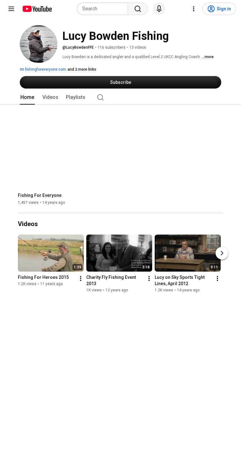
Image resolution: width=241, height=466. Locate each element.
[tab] (27, 97)
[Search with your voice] (159, 9)
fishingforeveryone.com (45, 69)
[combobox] (104, 9)
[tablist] (120, 97)
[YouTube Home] (37, 9)
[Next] (222, 253)
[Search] (138, 9)
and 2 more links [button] (81, 69)
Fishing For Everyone (40, 195)
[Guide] (11, 9)
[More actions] (80, 278)
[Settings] (193, 9)
